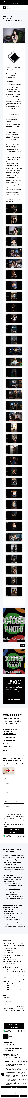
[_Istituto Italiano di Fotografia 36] (14, 595)
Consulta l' (8, 1050)
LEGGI (14, 633)
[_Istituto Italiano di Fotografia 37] (14, 585)
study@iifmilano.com (17, 885)
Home (4, 18)
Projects (9, 18)
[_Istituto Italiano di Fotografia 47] (14, 267)
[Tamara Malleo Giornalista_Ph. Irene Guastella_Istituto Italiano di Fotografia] (14, 442)
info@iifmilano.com (8, 746)
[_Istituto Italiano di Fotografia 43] (14, 333)
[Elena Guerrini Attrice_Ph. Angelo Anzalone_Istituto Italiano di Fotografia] (14, 398)
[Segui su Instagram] (7, 1045)
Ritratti (12, 20)
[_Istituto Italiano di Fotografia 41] (14, 552)
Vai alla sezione (14, 700)
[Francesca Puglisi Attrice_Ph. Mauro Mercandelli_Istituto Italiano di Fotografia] (14, 223)
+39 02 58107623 (9, 737)
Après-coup (16, 91)
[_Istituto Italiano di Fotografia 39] (14, 574)
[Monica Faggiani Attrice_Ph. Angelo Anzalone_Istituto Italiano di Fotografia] (14, 377)
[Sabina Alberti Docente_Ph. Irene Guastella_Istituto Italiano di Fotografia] (14, 431)
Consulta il (12, 1057)
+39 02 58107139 (9, 740)
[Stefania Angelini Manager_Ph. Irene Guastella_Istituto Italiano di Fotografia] (14, 508)
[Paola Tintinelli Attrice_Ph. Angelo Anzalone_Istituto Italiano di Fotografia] (14, 344)
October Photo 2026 (14, 616)
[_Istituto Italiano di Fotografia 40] (14, 563)
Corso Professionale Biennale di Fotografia (13, 123)
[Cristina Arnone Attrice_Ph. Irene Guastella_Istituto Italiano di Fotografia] (14, 486)
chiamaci (12, 989)
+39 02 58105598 (9, 734)
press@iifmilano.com (14, 889)
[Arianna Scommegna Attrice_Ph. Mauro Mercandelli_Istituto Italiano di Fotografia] (14, 311)
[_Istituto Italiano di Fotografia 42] (14, 541)
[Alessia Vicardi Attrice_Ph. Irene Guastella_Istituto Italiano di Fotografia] (14, 497)
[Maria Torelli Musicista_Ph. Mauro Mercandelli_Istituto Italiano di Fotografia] (14, 212)
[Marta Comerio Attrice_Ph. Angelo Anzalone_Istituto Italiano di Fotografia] (14, 387)
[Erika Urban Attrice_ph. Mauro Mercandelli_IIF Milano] (14, 245)
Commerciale (6, 20)
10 (19, 639)
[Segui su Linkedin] (14, 1045)
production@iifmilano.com (11, 892)
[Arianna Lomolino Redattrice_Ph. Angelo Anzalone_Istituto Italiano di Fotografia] (14, 409)
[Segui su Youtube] (10, 1045)
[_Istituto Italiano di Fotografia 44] (14, 300)
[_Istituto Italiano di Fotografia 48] (14, 322)
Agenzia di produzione (18, 18)
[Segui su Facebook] (4, 1045)
